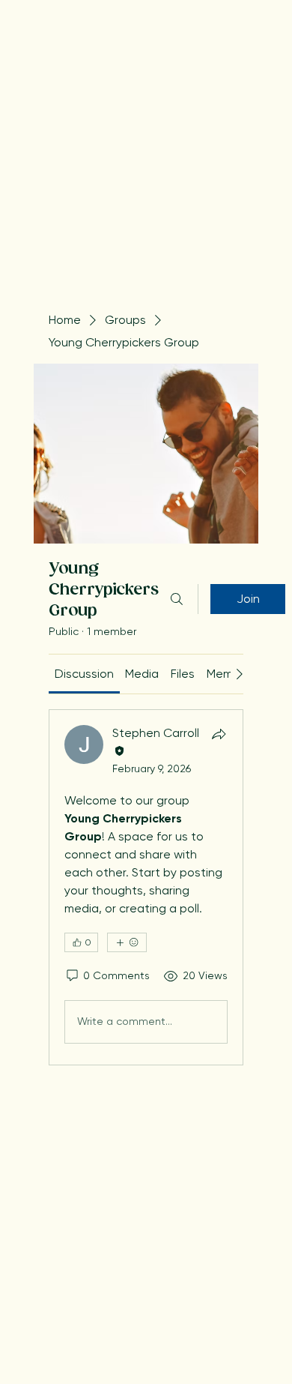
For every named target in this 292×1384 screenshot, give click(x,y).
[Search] (177, 599)
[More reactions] (127, 942)
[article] (146, 887)
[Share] (219, 734)
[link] (84, 674)
